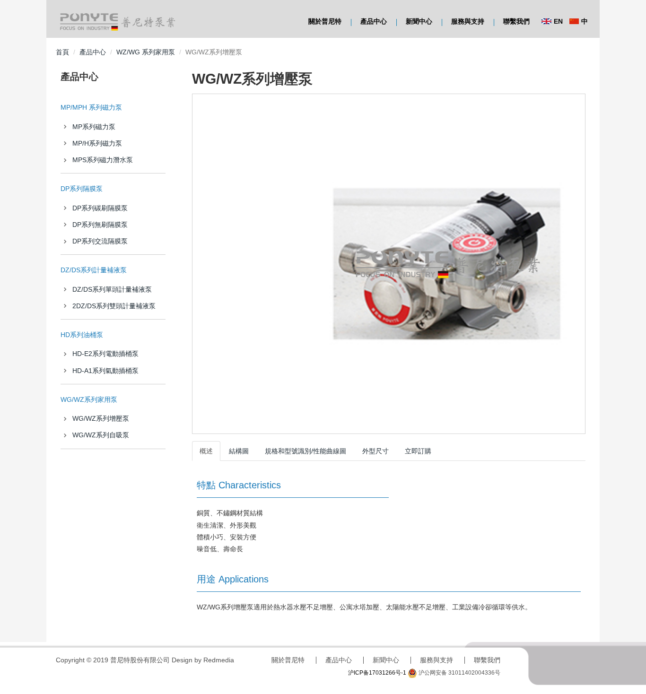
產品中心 (373, 21)
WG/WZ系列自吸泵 (100, 435)
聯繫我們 (516, 21)
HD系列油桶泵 (82, 334)
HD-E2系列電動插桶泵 (105, 353)
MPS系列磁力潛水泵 (102, 160)
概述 (206, 451)
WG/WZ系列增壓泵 (100, 418)
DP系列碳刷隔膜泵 (100, 208)
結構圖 (239, 451)
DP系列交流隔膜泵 (100, 241)
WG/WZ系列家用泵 (89, 399)
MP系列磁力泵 (93, 126)
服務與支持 (467, 21)
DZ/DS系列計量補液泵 (94, 270)
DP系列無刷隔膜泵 (100, 224)
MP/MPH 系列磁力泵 (91, 107)
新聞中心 (419, 21)
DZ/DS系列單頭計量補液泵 (112, 289)
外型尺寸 (375, 451)
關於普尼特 (324, 21)
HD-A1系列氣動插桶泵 (105, 370)
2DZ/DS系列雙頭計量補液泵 (114, 306)
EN (558, 21)
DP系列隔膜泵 (82, 188)
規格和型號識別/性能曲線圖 (305, 451)
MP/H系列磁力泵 (97, 143)
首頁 (62, 52)
